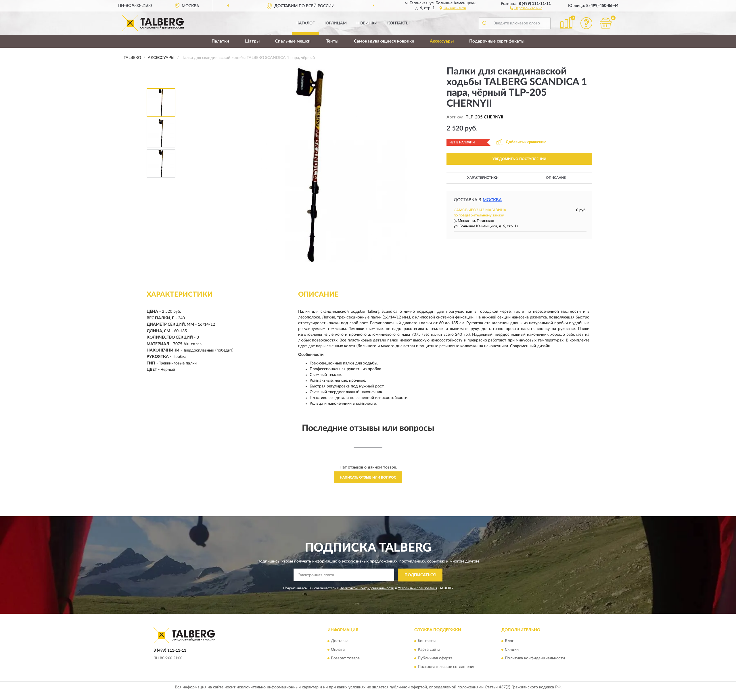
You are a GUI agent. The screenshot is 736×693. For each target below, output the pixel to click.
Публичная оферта (435, 658)
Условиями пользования (417, 588)
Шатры (252, 41)
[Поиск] (484, 23)
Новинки (366, 23)
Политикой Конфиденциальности (367, 588)
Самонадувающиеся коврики (384, 41)
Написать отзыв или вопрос (368, 477)
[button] (526, 7)
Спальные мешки (292, 41)
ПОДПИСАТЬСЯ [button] (420, 575)
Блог (509, 641)
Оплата (338, 650)
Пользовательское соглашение (446, 667)
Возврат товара (345, 658)
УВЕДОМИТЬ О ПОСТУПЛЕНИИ (519, 159)
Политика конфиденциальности (535, 658)
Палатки (220, 41)
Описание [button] (556, 177)
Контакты (398, 23)
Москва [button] (492, 200)
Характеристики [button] (483, 177)
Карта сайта (429, 650)
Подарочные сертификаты (496, 41)
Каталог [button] (305, 23)
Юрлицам (336, 23)
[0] (605, 23)
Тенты (332, 41)
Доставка (339, 641)
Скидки (512, 650)
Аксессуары (442, 41)
